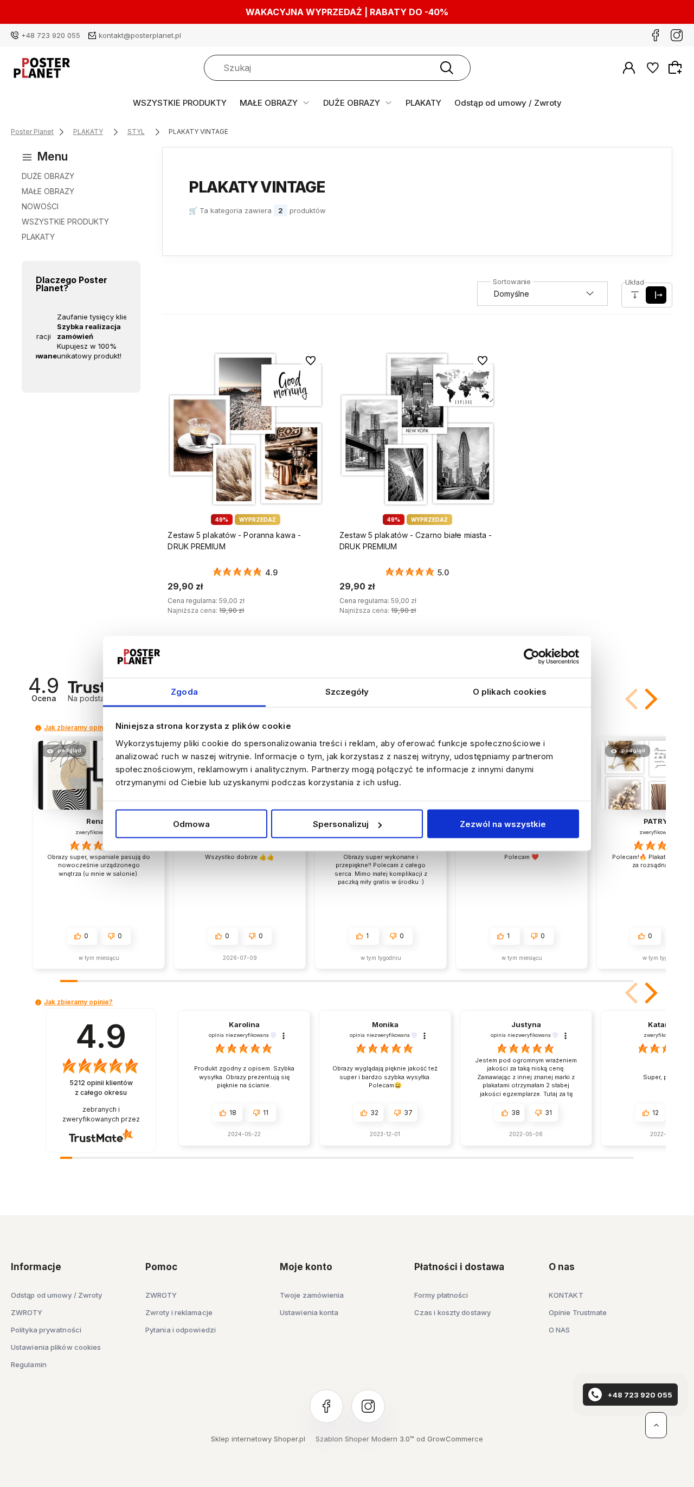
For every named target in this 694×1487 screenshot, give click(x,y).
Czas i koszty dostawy (452, 1312)
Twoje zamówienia (312, 1295)
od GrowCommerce (449, 1438)
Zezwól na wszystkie (503, 824)
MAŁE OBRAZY (269, 103)
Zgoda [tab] (184, 691)
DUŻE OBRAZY (351, 103)
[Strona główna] (41, 68)
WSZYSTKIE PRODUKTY (180, 103)
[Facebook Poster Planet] (655, 35)
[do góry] (656, 1425)
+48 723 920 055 (50, 35)
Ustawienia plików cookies (56, 1347)
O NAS (559, 1329)
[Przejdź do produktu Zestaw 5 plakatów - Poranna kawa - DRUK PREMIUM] (245, 429)
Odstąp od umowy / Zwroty (508, 103)
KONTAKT (566, 1295)
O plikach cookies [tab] (510, 691)
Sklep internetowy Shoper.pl (258, 1438)
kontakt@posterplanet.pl (140, 35)
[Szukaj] (446, 68)
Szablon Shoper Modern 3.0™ (365, 1438)
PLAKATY (423, 103)
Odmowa (191, 824)
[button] (649, 699)
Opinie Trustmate (578, 1312)
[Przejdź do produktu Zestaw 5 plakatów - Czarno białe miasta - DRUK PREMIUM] (417, 429)
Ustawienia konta (309, 1312)
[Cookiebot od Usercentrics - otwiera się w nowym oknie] (531, 657)
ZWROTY (27, 1312)
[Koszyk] (676, 67)
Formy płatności (441, 1295)
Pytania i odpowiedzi (180, 1329)
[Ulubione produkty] (652, 67)
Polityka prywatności (46, 1329)
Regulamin (29, 1364)
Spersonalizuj (341, 824)
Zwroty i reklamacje (179, 1312)
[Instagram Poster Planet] (676, 35)
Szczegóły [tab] (347, 691)
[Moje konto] (628, 67)
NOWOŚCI (40, 206)
